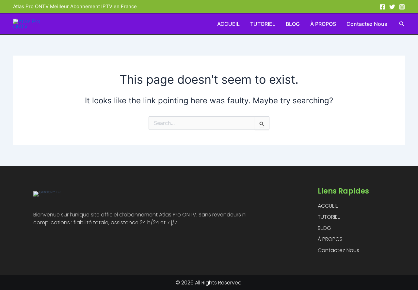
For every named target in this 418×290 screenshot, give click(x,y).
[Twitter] (392, 7)
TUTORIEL (262, 24)
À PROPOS (323, 24)
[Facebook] (382, 7)
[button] (402, 24)
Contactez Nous (366, 24)
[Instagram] (402, 7)
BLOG (293, 24)
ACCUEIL (228, 24)
